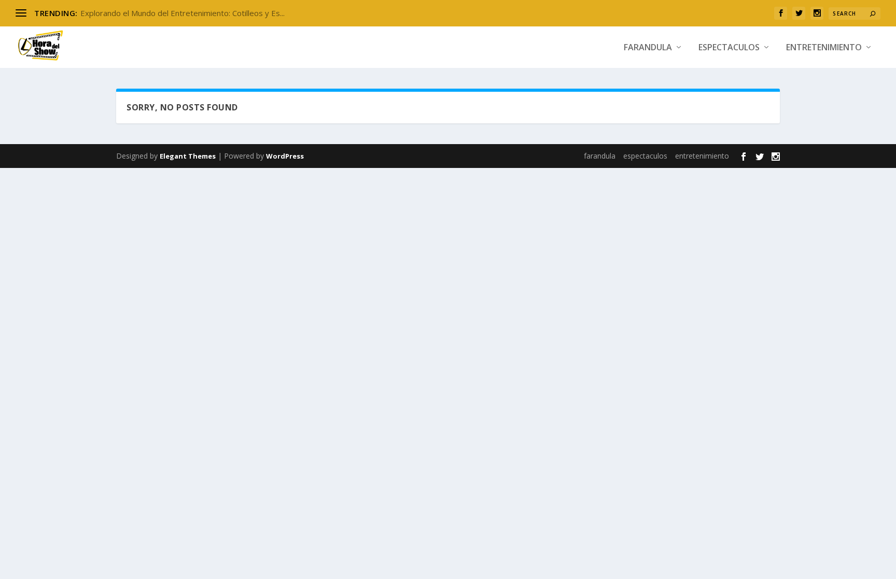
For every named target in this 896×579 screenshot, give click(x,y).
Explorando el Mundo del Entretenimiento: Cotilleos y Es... (182, 13)
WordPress (285, 156)
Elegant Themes (188, 156)
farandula (648, 48)
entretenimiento (824, 48)
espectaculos (729, 48)
